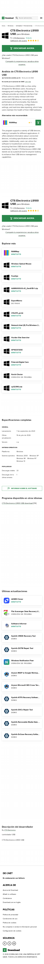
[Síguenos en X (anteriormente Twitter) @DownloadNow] (9, 943)
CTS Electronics (10, 830)
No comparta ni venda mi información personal (20, 927)
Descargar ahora (24, 48)
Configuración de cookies (12, 931)
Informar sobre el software (24, 488)
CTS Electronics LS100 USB (24, 32)
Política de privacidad (10, 915)
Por (17, 38)
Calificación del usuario (18, 41)
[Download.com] (7, 18)
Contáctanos (7, 898)
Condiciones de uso (10, 919)
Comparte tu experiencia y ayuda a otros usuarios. (22, 63)
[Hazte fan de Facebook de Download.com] (5, 943)
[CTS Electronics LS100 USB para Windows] (5, 35)
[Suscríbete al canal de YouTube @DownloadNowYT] (14, 943)
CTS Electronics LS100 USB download (17, 503)
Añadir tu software (9, 894)
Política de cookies (9, 923)
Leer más (28, 82)
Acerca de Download (10, 890)
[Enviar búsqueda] (17, 18)
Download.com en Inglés (12, 902)
